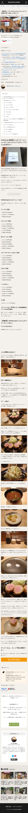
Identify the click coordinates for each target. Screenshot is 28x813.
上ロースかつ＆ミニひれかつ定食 (11, 109)
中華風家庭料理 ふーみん (7, 72)
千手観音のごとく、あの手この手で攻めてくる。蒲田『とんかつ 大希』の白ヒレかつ (7, 783)
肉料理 (13, 6)
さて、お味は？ (8, 131)
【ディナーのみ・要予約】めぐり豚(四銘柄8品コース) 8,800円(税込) (14, 119)
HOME (3, 6)
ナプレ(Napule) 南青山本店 (8, 62)
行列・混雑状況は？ (8, 129)
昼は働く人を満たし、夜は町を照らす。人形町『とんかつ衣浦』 (21, 798)
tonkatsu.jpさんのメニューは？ (9, 100)
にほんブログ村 (4, 690)
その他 (6, 116)
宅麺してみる (15, 724)
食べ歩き (8, 6)
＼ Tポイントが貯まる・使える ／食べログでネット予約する (14, 660)
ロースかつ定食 (8, 102)
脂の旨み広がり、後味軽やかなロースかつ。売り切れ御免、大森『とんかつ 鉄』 (7, 798)
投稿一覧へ (14, 759)
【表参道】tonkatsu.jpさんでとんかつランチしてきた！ (13, 122)
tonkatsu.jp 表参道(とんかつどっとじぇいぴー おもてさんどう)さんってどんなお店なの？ (13, 97)
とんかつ (18, 15)
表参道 (22, 15)
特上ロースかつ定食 (8, 107)
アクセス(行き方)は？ (9, 124)
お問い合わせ (8, 806)
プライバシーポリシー (17, 806)
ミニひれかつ (7, 114)
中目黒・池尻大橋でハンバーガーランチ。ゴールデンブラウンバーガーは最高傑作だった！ (14, 59)
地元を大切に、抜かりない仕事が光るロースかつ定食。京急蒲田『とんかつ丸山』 (21, 783)
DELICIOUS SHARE (14, 2)
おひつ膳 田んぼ (5, 74)
